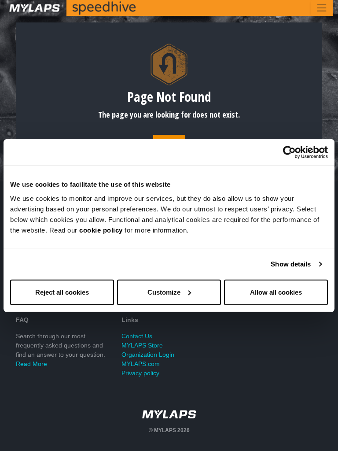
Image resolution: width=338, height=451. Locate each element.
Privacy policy (140, 373)
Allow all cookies (276, 292)
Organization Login (147, 354)
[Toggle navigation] (322, 8)
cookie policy (101, 229)
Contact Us (136, 336)
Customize (163, 292)
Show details (291, 264)
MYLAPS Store (142, 345)
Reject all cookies (62, 292)
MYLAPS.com (140, 363)
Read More (31, 363)
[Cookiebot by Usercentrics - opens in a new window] (289, 152)
